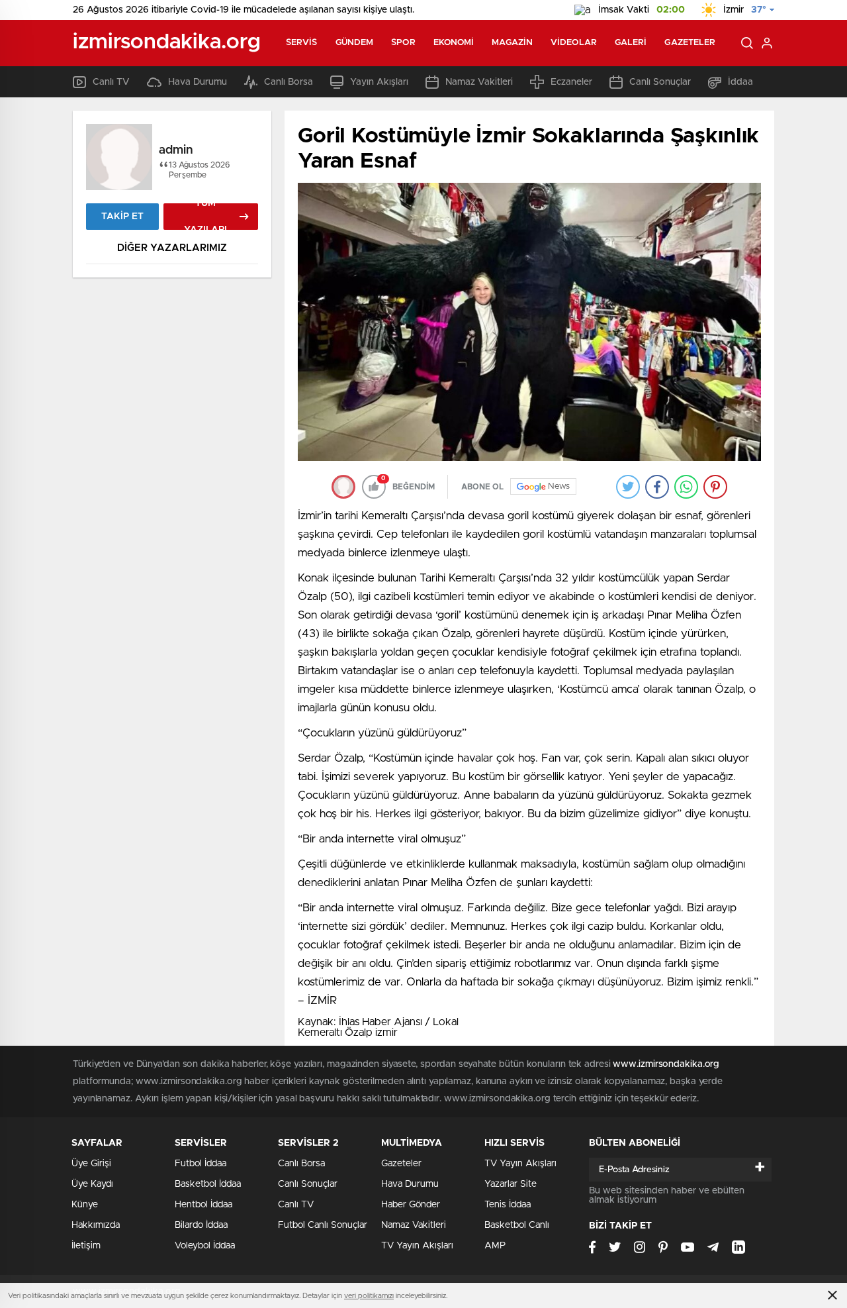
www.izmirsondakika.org (666, 1064)
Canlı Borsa (288, 82)
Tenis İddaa (507, 1204)
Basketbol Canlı (516, 1225)
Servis (302, 42)
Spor (403, 42)
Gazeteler (689, 42)
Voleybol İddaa (205, 1245)
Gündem (354, 42)
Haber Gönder (410, 1204)
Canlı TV (111, 82)
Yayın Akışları (379, 82)
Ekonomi (453, 42)
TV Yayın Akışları (417, 1245)
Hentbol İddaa (203, 1204)
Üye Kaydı (92, 1184)
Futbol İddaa (200, 1163)
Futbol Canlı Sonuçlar (322, 1225)
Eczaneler (571, 82)
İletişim (86, 1245)
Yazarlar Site (510, 1184)
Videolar (574, 42)
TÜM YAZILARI (205, 216)
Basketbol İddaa (208, 1184)
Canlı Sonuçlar (660, 82)
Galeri (631, 42)
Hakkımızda (95, 1225)
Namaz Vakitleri (479, 82)
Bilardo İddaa (201, 1225)
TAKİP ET (122, 216)
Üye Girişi (91, 1163)
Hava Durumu (197, 82)
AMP (495, 1245)
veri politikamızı (369, 1295)
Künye (84, 1204)
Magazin (512, 42)
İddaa (740, 82)
